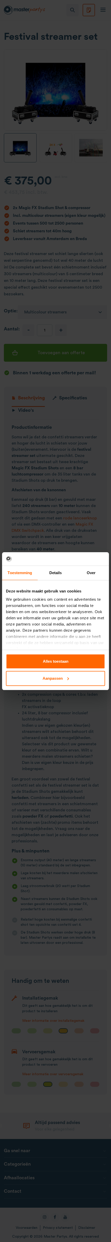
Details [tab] (55, 573)
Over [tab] (91, 573)
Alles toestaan (55, 661)
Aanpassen (53, 678)
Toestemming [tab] (19, 573)
